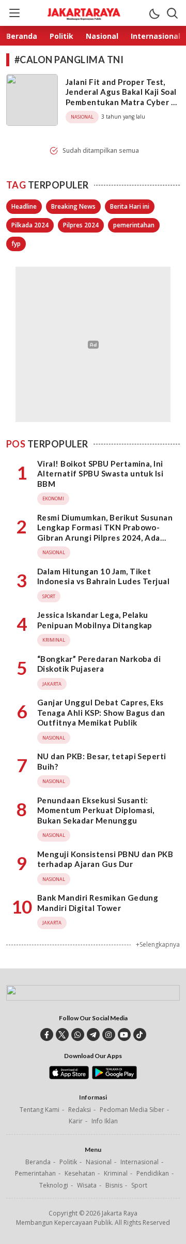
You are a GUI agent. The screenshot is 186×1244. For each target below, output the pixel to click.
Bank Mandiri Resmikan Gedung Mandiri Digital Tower (97, 903)
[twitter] (62, 1034)
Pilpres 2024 (81, 225)
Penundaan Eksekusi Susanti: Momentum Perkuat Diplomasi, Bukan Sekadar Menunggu (95, 810)
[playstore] (114, 1076)
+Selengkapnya (158, 944)
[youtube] (124, 1034)
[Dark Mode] (154, 13)
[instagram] (108, 1034)
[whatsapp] (77, 1034)
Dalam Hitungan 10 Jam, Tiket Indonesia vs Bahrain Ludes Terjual (103, 576)
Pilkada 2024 (30, 225)
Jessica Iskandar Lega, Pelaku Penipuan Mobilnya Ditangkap (94, 620)
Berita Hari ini (129, 206)
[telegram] (93, 1034)
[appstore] (69, 1076)
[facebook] (46, 1034)
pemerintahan (133, 225)
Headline (24, 206)
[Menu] (14, 13)
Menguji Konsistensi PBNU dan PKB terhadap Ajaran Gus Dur (105, 859)
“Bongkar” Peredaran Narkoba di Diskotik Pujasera (99, 664)
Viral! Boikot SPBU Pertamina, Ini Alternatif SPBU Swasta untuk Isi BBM (100, 473)
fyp (16, 243)
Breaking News (73, 206)
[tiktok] (139, 1034)
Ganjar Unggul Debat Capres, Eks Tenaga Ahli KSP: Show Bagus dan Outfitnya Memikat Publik (101, 712)
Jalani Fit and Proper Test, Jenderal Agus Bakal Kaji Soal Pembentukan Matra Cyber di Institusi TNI (122, 97)
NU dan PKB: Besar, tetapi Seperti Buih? (101, 761)
